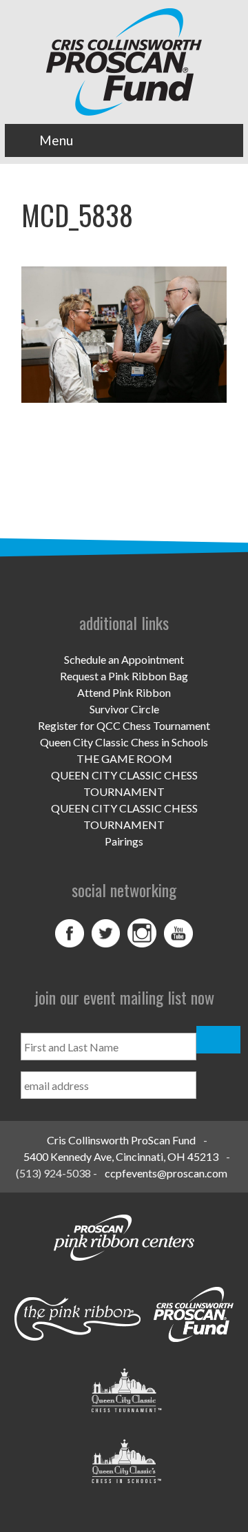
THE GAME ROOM (124, 758)
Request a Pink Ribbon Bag (124, 675)
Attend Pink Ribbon (124, 692)
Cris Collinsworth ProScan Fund (121, 1139)
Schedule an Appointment (124, 659)
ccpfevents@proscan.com (166, 1172)
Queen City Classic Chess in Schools (124, 741)
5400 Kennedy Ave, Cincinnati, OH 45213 (120, 1156)
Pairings (124, 841)
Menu (56, 140)
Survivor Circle (124, 708)
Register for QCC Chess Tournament (124, 725)
